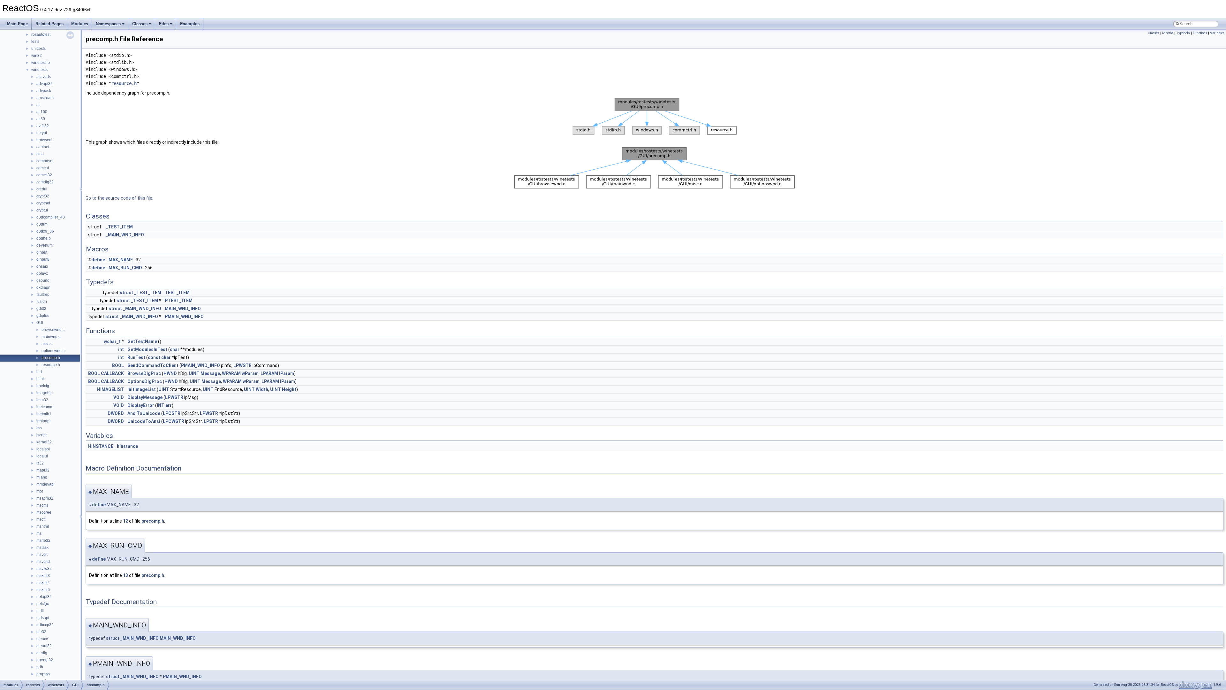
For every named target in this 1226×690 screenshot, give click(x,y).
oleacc (42, 639)
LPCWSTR (173, 421)
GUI (39, 322)
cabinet (42, 147)
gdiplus (42, 315)
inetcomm (44, 407)
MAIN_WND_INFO (183, 308)
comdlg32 (45, 182)
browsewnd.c (53, 329)
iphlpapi (43, 421)
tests (35, 41)
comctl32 (44, 175)
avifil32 (42, 126)
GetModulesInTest (147, 349)
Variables (1217, 33)
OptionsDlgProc (144, 381)
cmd (40, 154)
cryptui (42, 210)
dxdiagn (43, 287)
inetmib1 (43, 414)
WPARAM (231, 373)
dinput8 (42, 259)
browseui (44, 140)
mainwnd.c (51, 336)
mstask (42, 547)
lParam (286, 373)
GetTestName (142, 341)
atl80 (40, 119)
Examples (190, 23)
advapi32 (44, 83)
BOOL (118, 365)
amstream (45, 98)
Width (262, 389)
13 (125, 575)
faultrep (42, 294)
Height (289, 389)
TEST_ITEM (177, 292)
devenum (44, 245)
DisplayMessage (145, 397)
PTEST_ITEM (179, 300)
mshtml (42, 526)
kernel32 (44, 442)
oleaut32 (44, 646)
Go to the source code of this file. (119, 198)
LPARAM (269, 373)
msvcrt (42, 554)
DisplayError (140, 405)
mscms (42, 505)
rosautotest (40, 34)
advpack (43, 90)
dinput (41, 252)
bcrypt (41, 133)
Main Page (17, 23)
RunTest (136, 357)
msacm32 (44, 498)
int (121, 349)
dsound (42, 280)
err (168, 405)
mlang (41, 477)
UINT (194, 373)
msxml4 (43, 582)
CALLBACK (112, 373)
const (154, 357)
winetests (39, 69)
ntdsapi (42, 618)
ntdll (40, 611)
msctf (40, 519)
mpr (39, 491)
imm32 (42, 400)
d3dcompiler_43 (50, 217)
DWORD (116, 413)
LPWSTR (242, 365)
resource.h (51, 365)
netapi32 (44, 596)
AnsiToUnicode (143, 413)
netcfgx (42, 604)
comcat (42, 168)
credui (41, 189)
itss (39, 428)
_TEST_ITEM (119, 226)
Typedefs (1183, 33)
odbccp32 (45, 625)
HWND (170, 373)
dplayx (42, 273)
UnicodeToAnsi (143, 421)
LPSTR (211, 421)
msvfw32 (44, 568)
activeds (43, 76)
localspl (43, 449)
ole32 (41, 632)
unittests (38, 48)
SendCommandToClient (152, 365)
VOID (118, 397)
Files (164, 23)
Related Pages (49, 23)
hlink (40, 379)
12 (125, 521)
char (174, 349)
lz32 (40, 463)
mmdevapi (45, 484)
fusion (41, 301)
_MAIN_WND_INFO (125, 234)
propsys (43, 674)
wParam (250, 373)
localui (42, 456)
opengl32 (44, 660)
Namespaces (108, 23)
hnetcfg (42, 386)
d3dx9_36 (45, 231)
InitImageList (141, 389)
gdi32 (41, 308)
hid (39, 372)
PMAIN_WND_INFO (184, 316)
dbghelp (43, 238)
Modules (79, 23)
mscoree (43, 512)
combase (44, 161)
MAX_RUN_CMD (125, 267)
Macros (1167, 33)
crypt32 (42, 196)
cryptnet (43, 203)
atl (38, 105)
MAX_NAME (121, 259)
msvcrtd (43, 561)
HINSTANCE (100, 446)
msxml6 (43, 589)
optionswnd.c (53, 351)
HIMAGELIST (110, 389)
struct (126, 292)
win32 (36, 55)
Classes (140, 23)
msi (39, 533)
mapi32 (42, 470)
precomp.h (51, 358)
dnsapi (42, 266)
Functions (1200, 33)
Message (210, 373)
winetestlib (40, 62)
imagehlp (44, 393)
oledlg (41, 653)
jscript (41, 435)
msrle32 (43, 540)
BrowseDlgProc (144, 373)
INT (160, 405)
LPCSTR (171, 413)
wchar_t (112, 341)
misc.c (47, 343)
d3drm (42, 224)
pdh (39, 667)
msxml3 (43, 575)
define (98, 259)
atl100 (41, 112)
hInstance (127, 446)
